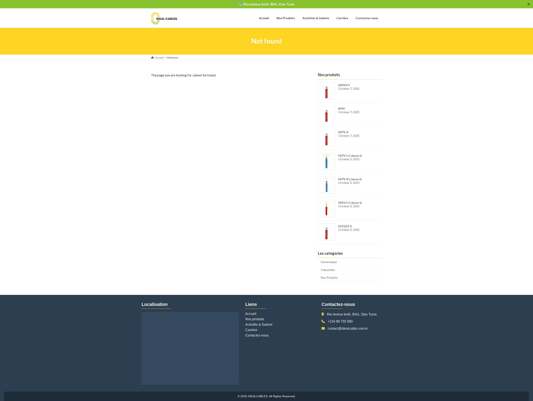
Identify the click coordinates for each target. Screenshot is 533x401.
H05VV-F (344, 85)
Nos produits (254, 319)
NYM (341, 108)
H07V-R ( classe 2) (350, 179)
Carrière (251, 330)
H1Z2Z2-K (345, 226)
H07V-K (343, 132)
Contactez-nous (257, 335)
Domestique (329, 262)
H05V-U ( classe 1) (350, 202)
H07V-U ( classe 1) (350, 155)
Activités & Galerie (259, 324)
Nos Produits (329, 277)
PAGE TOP (517, 385)
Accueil (250, 313)
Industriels (328, 269)
